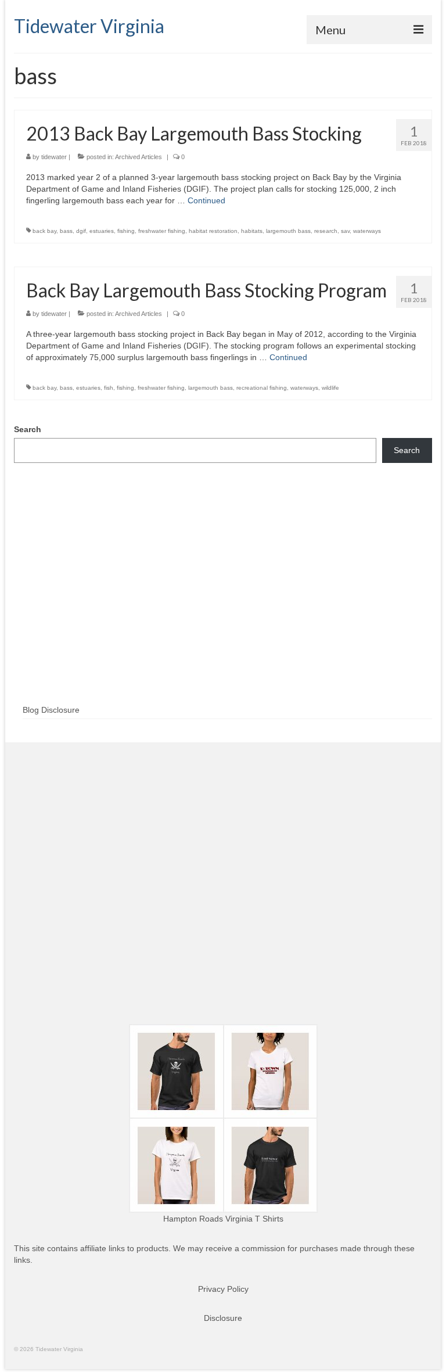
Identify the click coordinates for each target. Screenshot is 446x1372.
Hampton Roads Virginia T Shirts (223, 1218)
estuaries (101, 231)
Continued (206, 200)
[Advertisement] (223, 602)
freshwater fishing (161, 231)
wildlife (330, 388)
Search (27, 429)
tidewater (54, 156)
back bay (44, 231)
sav (345, 231)
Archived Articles (138, 156)
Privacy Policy (223, 1289)
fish (108, 388)
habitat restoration (213, 231)
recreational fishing (261, 388)
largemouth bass (288, 231)
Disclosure (223, 1318)
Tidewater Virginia (89, 26)
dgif (81, 231)
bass (66, 231)
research (325, 231)
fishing (126, 231)
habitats (251, 231)
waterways (367, 231)
